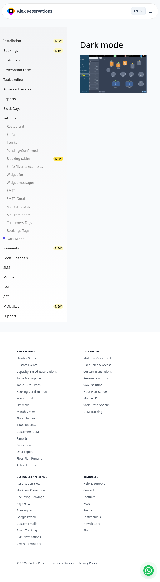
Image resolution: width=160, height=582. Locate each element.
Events (12, 142)
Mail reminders (19, 214)
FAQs (86, 504)
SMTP (11, 190)
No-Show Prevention (31, 490)
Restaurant (15, 126)
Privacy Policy (88, 563)
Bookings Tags (18, 230)
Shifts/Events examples (25, 166)
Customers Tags (19, 222)
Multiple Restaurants (98, 358)
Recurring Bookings (30, 497)
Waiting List (25, 398)
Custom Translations (97, 372)
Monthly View (26, 412)
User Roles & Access (97, 365)
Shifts (11, 134)
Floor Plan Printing (29, 458)
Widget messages (21, 182)
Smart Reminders (29, 544)
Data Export (25, 452)
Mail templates (18, 206)
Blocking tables (19, 158)
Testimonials (92, 517)
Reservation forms (96, 378)
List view (23, 405)
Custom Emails (27, 524)
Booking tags (26, 510)
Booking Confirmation (32, 392)
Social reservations (96, 405)
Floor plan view (27, 418)
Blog (86, 530)
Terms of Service (62, 563)
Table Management (30, 378)
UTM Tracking (92, 412)
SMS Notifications (29, 537)
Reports (22, 438)
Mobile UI (90, 398)
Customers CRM (28, 432)
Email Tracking (27, 530)
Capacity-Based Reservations (37, 372)
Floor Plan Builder (95, 392)
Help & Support (94, 483)
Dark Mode (15, 238)
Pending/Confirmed (22, 150)
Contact (88, 490)
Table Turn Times (29, 385)
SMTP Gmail (16, 198)
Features (89, 497)
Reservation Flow (28, 483)
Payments (23, 504)
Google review (26, 517)
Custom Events (27, 365)
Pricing (88, 510)
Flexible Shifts (26, 358)
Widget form (17, 174)
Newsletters (91, 524)
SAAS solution (92, 385)
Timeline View (26, 425)
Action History (26, 465)
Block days (24, 445)
